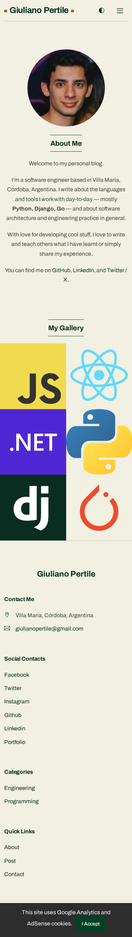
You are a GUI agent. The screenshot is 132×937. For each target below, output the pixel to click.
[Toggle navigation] (120, 10)
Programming (21, 801)
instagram (17, 701)
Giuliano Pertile (66, 574)
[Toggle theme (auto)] (101, 10)
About (11, 847)
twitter (12, 688)
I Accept (91, 923)
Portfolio (14, 742)
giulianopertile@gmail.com (49, 629)
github (12, 715)
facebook (16, 675)
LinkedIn (83, 270)
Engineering (19, 788)
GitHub (61, 270)
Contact (14, 874)
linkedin (14, 728)
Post (10, 861)
